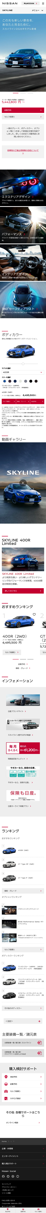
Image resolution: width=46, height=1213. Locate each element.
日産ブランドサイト (15, 711)
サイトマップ (6, 1184)
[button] (23, 1021)
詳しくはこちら (11, 591)
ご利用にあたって (8, 1190)
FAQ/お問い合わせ (8, 1200)
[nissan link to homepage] (9, 3)
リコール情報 (6, 1193)
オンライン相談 (12, 1122)
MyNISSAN (29, 3)
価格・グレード (22, 668)
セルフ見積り (9, 117)
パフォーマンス (6, 208)
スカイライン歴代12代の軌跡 (19, 735)
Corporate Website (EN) (12, 1203)
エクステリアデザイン (8, 170)
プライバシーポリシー (9, 1187)
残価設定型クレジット (16, 759)
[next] (45, 644)
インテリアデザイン (7, 245)
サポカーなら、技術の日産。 (19, 782)
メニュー (35, 10)
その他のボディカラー (13, 1008)
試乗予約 (7, 110)
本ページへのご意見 (8, 1206)
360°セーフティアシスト (10, 283)
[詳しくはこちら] (23, 53)
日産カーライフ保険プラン (18, 806)
